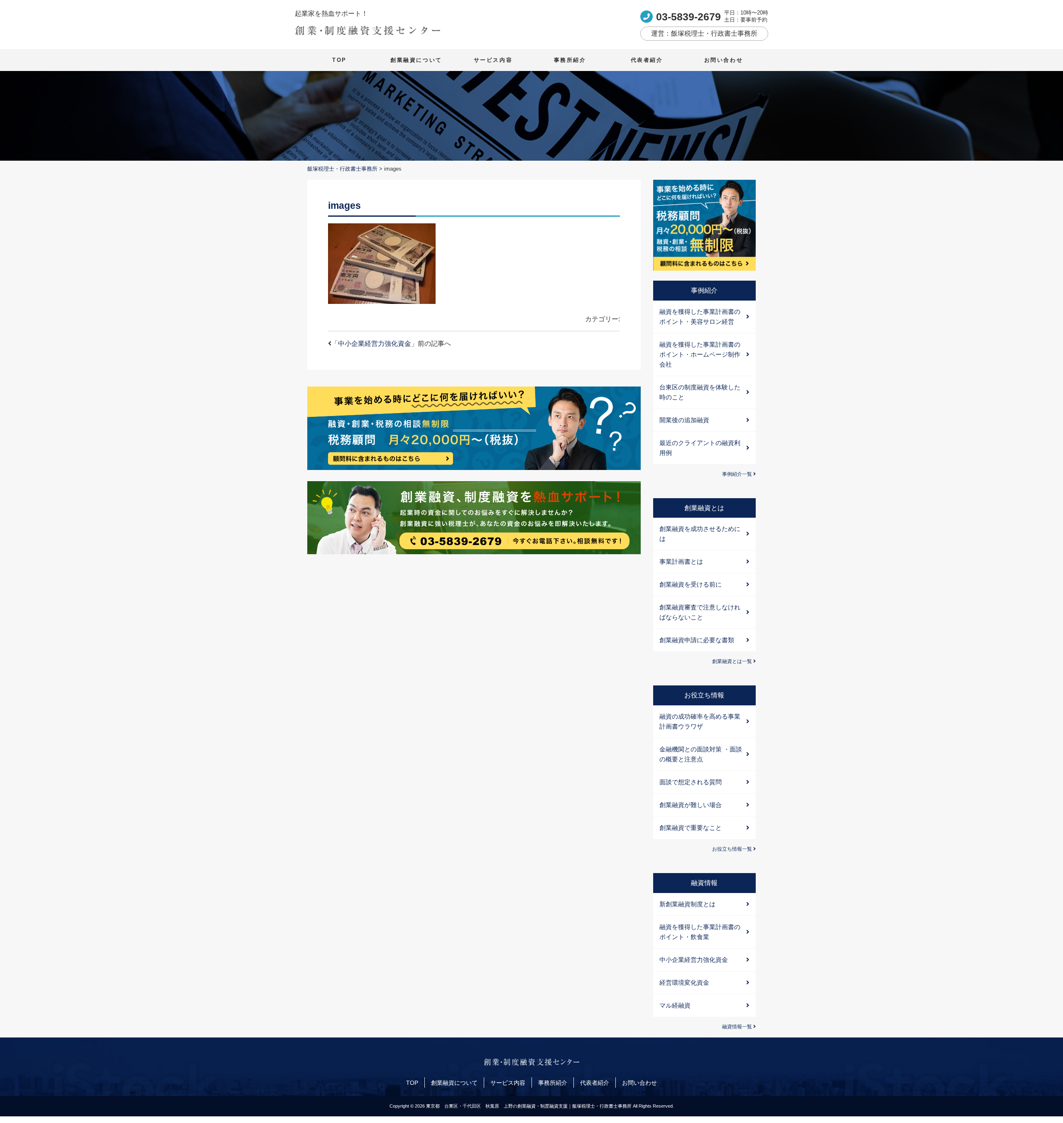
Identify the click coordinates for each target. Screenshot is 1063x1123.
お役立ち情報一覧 (732, 849)
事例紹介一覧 (737, 474)
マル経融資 (675, 1005)
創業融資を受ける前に (690, 584)
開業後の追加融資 (684, 419)
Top (1043, 1103)
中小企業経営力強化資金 (374, 343)
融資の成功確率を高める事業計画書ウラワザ (699, 721)
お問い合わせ (723, 60)
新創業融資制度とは (687, 904)
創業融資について (416, 60)
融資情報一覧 (737, 1027)
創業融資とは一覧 (732, 661)
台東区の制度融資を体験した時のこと (699, 392)
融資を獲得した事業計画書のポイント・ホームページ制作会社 (699, 354)
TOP (339, 60)
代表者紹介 (647, 60)
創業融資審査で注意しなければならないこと (699, 612)
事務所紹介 (570, 60)
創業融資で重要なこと (690, 827)
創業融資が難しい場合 (690, 804)
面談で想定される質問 (690, 781)
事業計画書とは (681, 561)
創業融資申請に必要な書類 (696, 639)
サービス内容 (493, 60)
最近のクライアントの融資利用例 (699, 447)
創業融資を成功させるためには (699, 533)
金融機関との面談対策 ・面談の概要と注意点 (700, 754)
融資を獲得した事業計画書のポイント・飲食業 (699, 931)
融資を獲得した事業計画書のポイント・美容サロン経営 (699, 316)
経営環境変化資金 (684, 982)
